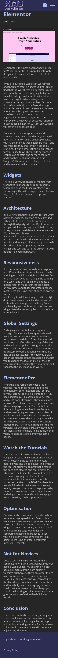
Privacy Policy (11, 650)
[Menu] (52, 5)
